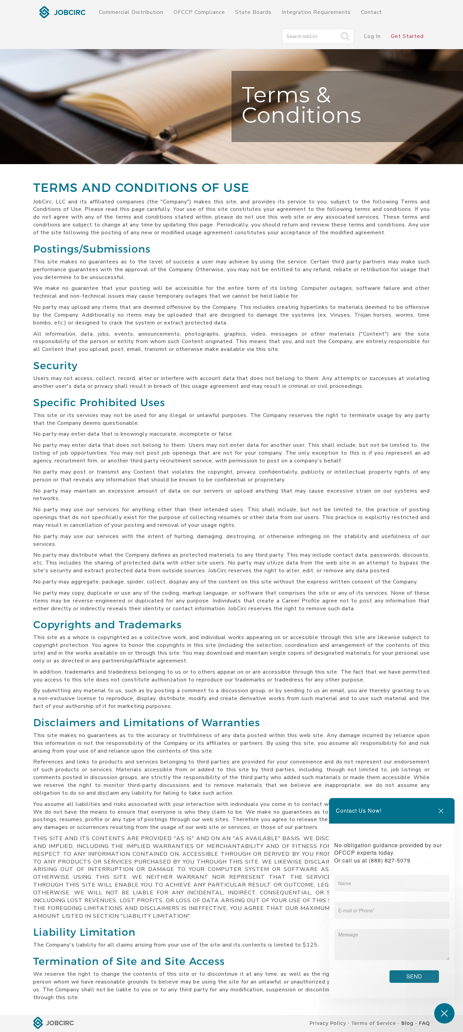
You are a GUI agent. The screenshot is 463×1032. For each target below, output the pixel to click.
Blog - (409, 1023)
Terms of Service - (375, 1023)
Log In (372, 36)
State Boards (253, 12)
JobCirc (62, 12)
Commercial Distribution (131, 12)
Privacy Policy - (329, 1023)
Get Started (407, 36)
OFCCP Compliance (199, 12)
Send (414, 976)
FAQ (424, 1023)
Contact (371, 12)
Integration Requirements (316, 12)
